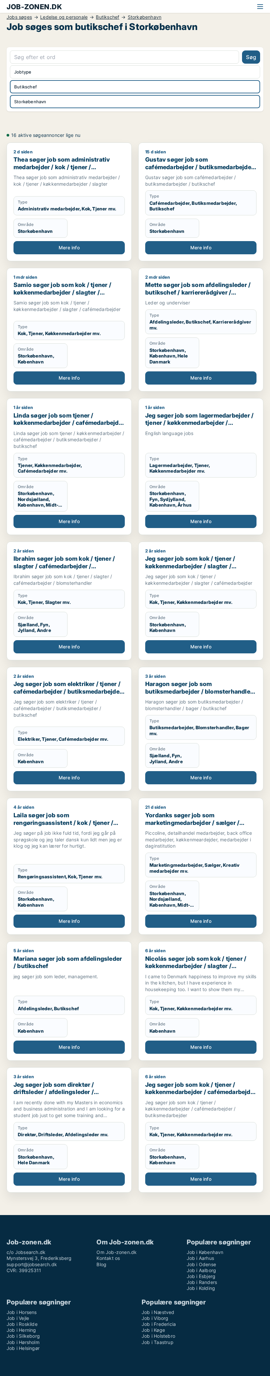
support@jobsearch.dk (32, 1264)
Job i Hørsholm (23, 1342)
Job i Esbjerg (201, 1276)
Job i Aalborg (201, 1270)
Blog (101, 1264)
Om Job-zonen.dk (116, 1252)
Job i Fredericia (159, 1324)
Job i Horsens (22, 1312)
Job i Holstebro (158, 1336)
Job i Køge (153, 1330)
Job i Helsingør (23, 1348)
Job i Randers (202, 1282)
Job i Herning (21, 1330)
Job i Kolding (201, 1288)
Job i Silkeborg (23, 1336)
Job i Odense (201, 1264)
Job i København (205, 1252)
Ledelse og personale (64, 17)
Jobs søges (19, 17)
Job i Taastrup (158, 1342)
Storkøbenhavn (145, 17)
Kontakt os (108, 1258)
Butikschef (107, 17)
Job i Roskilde (22, 1324)
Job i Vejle (18, 1318)
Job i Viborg (155, 1318)
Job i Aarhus (200, 1258)
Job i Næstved (158, 1312)
